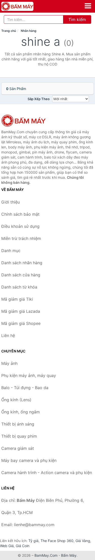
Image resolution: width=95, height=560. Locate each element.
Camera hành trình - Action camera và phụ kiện (46, 472)
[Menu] (88, 6)
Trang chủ (8, 31)
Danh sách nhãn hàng (21, 262)
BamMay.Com (46, 555)
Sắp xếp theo (39, 99)
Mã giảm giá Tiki (17, 299)
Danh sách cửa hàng (20, 274)
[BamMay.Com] (23, 6)
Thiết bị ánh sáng (17, 424)
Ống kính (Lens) (16, 399)
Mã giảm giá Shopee (21, 323)
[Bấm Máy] (26, 120)
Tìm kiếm (77, 19)
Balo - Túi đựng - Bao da (24, 387)
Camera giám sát (17, 448)
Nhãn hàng (28, 31)
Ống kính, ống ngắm (20, 411)
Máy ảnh (9, 363)
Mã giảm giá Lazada (20, 311)
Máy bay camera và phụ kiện (28, 460)
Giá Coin (22, 546)
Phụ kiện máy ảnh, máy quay (28, 375)
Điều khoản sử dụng (20, 226)
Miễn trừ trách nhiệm (21, 238)
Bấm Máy (69, 555)
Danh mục (11, 250)
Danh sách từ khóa (19, 286)
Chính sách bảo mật (20, 214)
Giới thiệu (10, 202)
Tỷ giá (33, 541)
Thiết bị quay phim (19, 436)
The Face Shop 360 (57, 541)
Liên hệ (8, 335)
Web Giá (7, 546)
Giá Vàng (82, 541)
